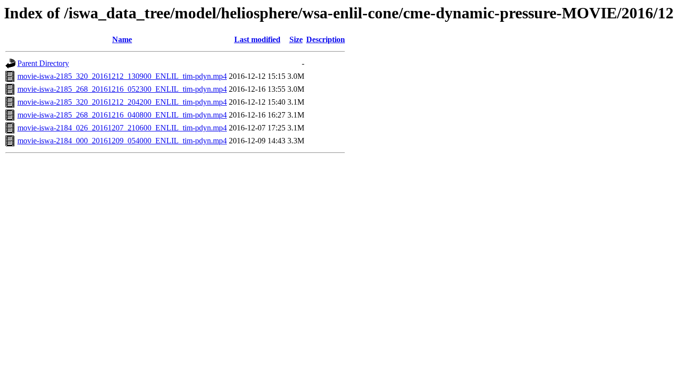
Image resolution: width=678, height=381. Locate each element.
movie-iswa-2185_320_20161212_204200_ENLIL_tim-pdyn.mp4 (122, 102)
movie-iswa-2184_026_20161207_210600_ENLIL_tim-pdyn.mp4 (122, 128)
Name (122, 39)
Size (296, 39)
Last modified (257, 39)
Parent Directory (43, 63)
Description (325, 39)
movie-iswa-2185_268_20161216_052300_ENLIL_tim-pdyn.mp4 (122, 89)
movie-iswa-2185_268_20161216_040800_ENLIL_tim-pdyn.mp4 (122, 115)
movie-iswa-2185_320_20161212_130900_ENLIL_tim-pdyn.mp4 (122, 76)
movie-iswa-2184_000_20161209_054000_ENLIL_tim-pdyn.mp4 (122, 140)
